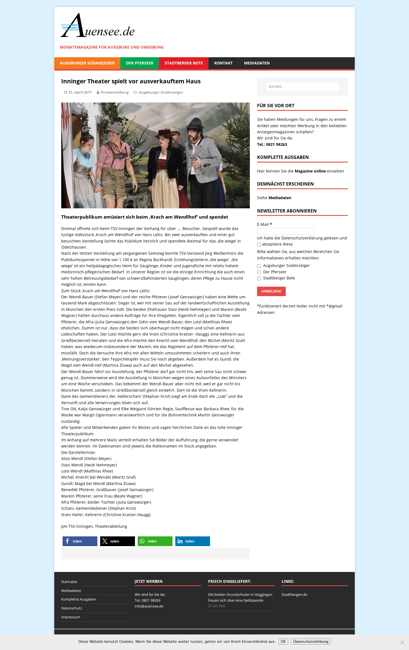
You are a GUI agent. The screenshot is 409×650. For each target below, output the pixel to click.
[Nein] (402, 642)
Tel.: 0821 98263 (272, 144)
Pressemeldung (115, 92)
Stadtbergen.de (294, 594)
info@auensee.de (149, 606)
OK (283, 641)
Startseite (69, 581)
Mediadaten (257, 63)
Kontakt (223, 63)
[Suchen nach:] (302, 86)
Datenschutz (71, 608)
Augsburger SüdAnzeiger (87, 63)
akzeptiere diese (277, 244)
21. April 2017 (80, 92)
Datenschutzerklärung (302, 238)
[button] (80, 541)
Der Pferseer (139, 63)
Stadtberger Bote (184, 63)
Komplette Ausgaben (78, 599)
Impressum (70, 616)
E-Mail (264, 224)
